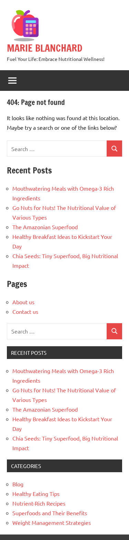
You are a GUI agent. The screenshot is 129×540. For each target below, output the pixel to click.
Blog (17, 483)
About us (23, 301)
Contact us (25, 311)
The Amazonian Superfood (45, 226)
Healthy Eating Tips (36, 493)
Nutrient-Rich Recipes (38, 503)
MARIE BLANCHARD (45, 48)
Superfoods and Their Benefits (49, 512)
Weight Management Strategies (51, 522)
